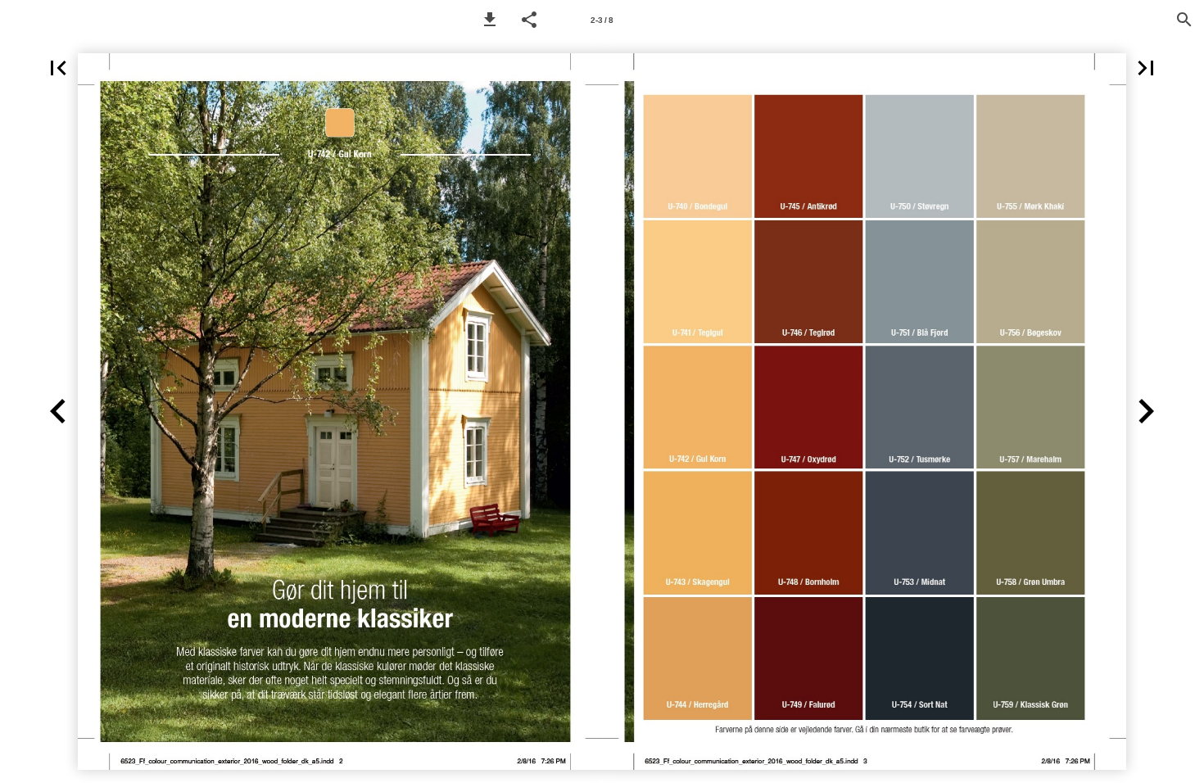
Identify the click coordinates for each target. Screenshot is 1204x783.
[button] (489, 19)
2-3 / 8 (602, 20)
